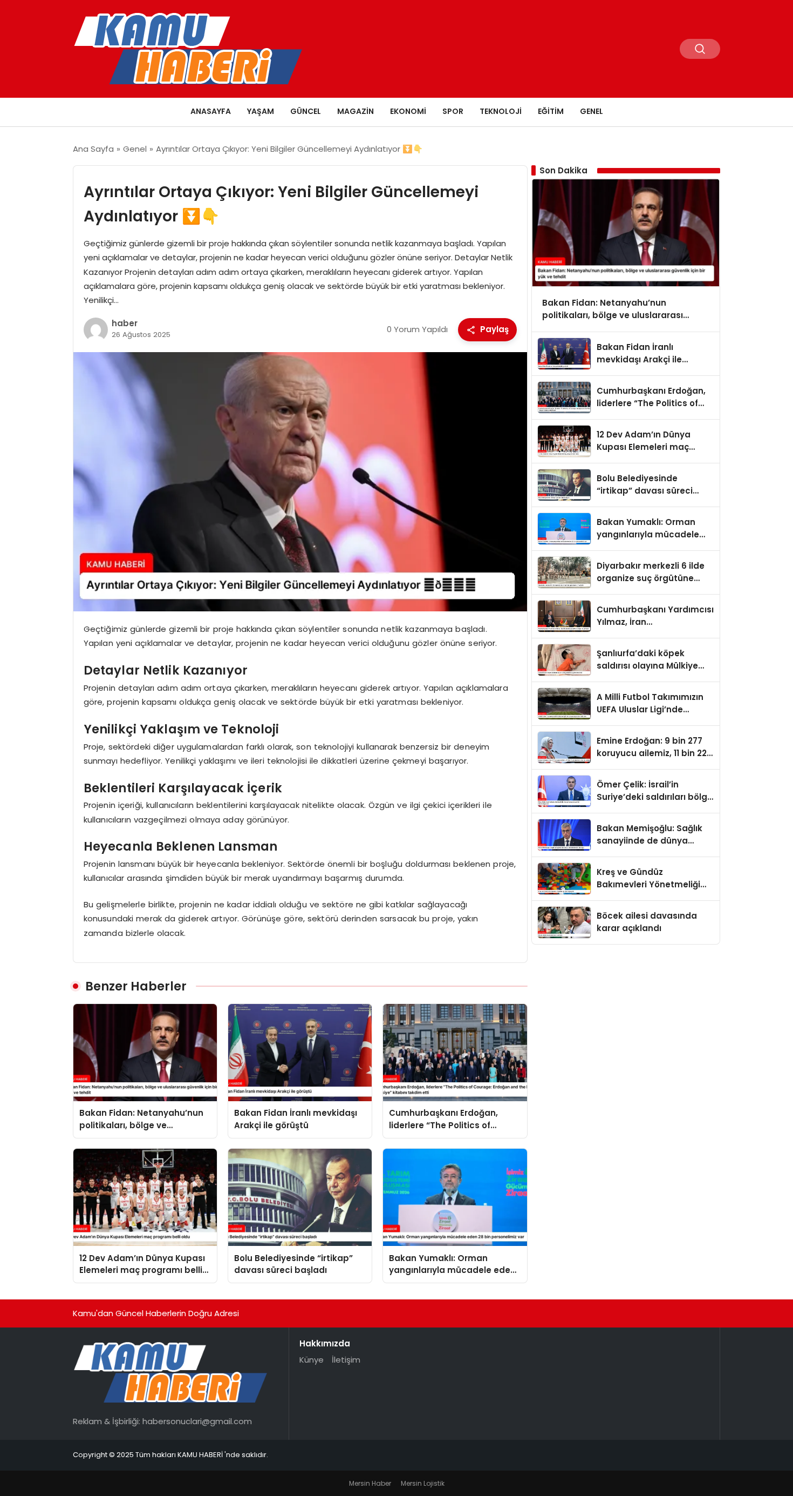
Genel (591, 111)
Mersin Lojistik (423, 1483)
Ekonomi (408, 111)
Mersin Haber (370, 1483)
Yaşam (260, 111)
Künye (311, 1359)
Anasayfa (210, 111)
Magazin (355, 111)
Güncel (305, 111)
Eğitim (551, 111)
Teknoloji (501, 111)
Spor (452, 111)
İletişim (346, 1359)
